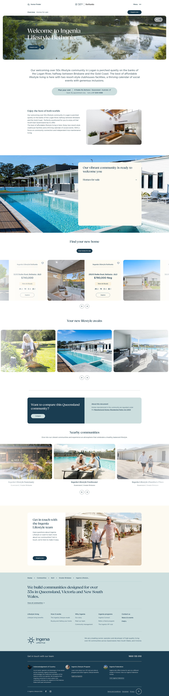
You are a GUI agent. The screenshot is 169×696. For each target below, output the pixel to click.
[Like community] (156, 19)
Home (29, 578)
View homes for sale (84, 251)
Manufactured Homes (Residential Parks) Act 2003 (112, 410)
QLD (52, 578)
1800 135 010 (135, 656)
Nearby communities (84, 432)
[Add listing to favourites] (42, 263)
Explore (27, 295)
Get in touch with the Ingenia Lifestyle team (45, 523)
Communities (41, 578)
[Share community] (160, 19)
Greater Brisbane (65, 578)
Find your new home (84, 242)
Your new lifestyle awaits (84, 321)
